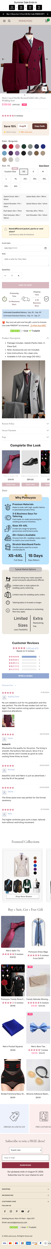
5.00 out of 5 (32, 648)
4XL (44, 179)
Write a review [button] (25, 676)
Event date (6, 243)
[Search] (9, 21)
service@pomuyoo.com (17, 1222)
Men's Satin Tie (13, 950)
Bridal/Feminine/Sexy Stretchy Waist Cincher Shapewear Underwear (13, 1094)
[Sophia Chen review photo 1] (8, 721)
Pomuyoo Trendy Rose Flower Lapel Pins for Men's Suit (13, 999)
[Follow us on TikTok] (28, 1211)
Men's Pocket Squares (13, 1046)
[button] (8, 116)
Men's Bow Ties (38, 1046)
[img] (8, 693)
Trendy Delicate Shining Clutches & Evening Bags (38, 999)
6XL (16, 186)
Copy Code (40, 126)
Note (4, 254)
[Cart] (46, 21)
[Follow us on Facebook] (5, 1211)
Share (4, 490)
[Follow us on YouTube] (23, 1211)
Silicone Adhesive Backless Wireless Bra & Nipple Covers (38, 1094)
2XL (25, 179)
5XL (6, 186)
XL (16, 179)
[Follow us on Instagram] (11, 1211)
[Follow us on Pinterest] (17, 1211)
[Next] (47, 59)
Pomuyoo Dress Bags (38, 952)
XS (23, 171)
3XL (35, 179)
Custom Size (10, 171)
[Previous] (3, 59)
